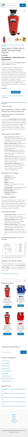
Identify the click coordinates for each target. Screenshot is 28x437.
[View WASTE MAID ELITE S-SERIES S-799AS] (4, 39)
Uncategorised (4, 373)
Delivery (14, 417)
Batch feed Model (5, 363)
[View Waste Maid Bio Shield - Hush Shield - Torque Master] (18, 39)
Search (22, 5)
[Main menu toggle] (25, 1)
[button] (24, 10)
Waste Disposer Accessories (8, 378)
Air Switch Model (5, 360)
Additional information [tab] (6, 106)
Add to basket (15, 92)
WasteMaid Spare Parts (6, 381)
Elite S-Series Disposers (6, 371)
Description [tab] (4, 103)
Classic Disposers (5, 365)
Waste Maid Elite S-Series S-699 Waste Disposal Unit (13, 406)
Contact (14, 416)
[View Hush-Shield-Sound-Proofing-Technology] (25, 39)
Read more (20, 305)
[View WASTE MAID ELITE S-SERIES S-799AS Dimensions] (11, 39)
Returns (14, 419)
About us (14, 414)
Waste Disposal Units (6, 376)
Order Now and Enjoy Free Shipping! (9, 273)
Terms (14, 422)
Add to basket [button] (7, 306)
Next (26, 39)
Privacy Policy (14, 421)
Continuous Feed (5, 368)
